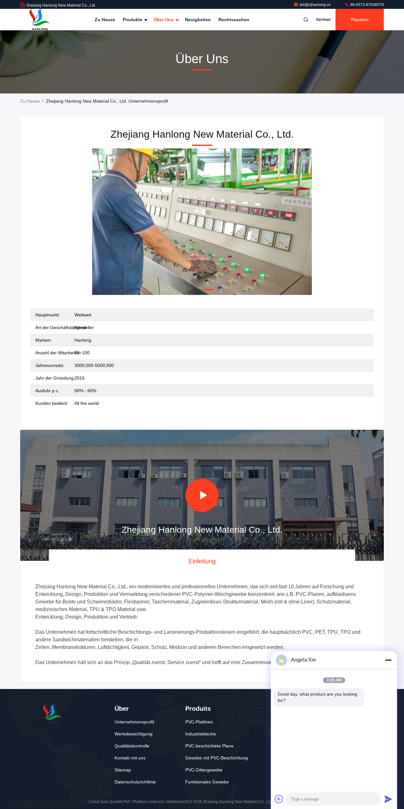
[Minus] (388, 660)
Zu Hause (105, 19)
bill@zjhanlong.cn (316, 5)
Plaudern (360, 19)
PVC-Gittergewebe (204, 769)
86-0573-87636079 (366, 5)
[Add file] (279, 799)
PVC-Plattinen (199, 721)
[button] (183, 289)
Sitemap (123, 769)
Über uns (164, 19)
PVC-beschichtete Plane (209, 745)
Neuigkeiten (198, 19)
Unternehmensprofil (134, 721)
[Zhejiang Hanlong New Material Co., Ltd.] (40, 19)
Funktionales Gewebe (207, 781)
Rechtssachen (233, 19)
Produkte (133, 19)
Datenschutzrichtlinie (135, 781)
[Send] (388, 799)
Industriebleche (200, 733)
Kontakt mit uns (130, 757)
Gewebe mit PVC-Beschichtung (216, 757)
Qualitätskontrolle (132, 745)
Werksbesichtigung (133, 733)
